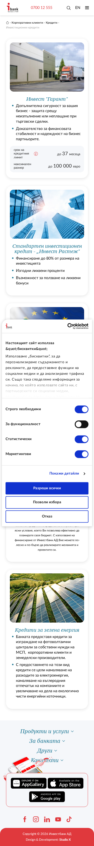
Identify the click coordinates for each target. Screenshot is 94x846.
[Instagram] (35, 819)
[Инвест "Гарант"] (47, 108)
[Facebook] (24, 819)
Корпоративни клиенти (27, 22)
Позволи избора (47, 502)
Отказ (47, 516)
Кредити (51, 22)
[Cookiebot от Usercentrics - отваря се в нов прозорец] (67, 326)
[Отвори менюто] (87, 7)
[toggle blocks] (72, 731)
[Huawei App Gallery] (29, 783)
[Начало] (7, 22)
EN (77, 8)
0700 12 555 (41, 8)
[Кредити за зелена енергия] (47, 639)
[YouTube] (58, 819)
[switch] (81, 424)
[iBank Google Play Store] (47, 797)
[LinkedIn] (47, 819)
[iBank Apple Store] (65, 783)
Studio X (65, 839)
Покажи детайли (64, 473)
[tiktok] (69, 819)
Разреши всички (47, 488)
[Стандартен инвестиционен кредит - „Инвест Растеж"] (47, 240)
